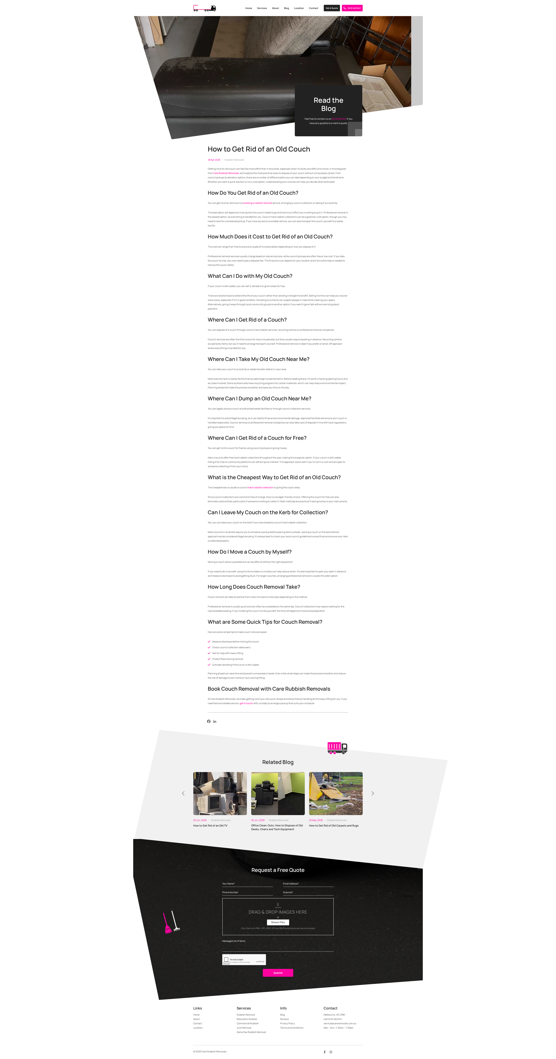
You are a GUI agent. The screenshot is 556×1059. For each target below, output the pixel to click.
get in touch (246, 703)
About (275, 8)
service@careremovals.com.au (340, 1023)
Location (299, 8)
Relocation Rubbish (247, 1019)
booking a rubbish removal (257, 203)
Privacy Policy (287, 1023)
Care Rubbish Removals (226, 173)
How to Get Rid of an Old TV (210, 825)
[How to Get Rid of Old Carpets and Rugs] (336, 793)
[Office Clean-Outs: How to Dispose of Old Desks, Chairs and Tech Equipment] (278, 793)
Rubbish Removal (246, 1014)
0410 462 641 (354, 8)
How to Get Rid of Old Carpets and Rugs (334, 825)
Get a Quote (332, 8)
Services (262, 8)
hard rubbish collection (260, 487)
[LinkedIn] (214, 721)
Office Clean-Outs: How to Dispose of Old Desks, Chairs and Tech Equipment (277, 827)
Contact (313, 8)
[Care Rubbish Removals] (204, 8)
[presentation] (183, 793)
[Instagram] (331, 1051)
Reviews (284, 1019)
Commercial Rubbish (248, 1023)
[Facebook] (208, 721)
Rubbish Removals (234, 159)
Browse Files (278, 922)
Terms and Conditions (291, 1027)
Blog (286, 8)
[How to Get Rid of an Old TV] (220, 793)
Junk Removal (244, 1027)
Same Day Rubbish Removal (251, 1032)
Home (248, 8)
